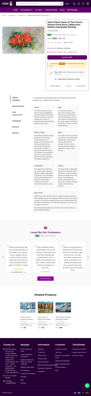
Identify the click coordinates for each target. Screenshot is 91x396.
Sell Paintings (72, 10)
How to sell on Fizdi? (79, 349)
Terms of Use (42, 355)
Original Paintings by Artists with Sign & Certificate (27, 362)
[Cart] (88, 4)
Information (44, 344)
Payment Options (60, 367)
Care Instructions (17, 113)
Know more (58, 74)
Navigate (25, 344)
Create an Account (61, 349)
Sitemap (23, 383)
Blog (22, 380)
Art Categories (25, 10)
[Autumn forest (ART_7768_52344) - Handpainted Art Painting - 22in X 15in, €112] (45, 307)
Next (88, 257)
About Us (41, 349)
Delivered (50, 48)
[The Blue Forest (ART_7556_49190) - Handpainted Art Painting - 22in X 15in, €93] (27, 307)
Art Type (38, 10)
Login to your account (79, 352)
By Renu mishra (42, 321)
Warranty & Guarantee (45, 368)
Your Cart (58, 352)
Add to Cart (67, 57)
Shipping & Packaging (62, 361)
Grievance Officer (43, 362)
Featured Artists (51, 10)
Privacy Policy (42, 358)
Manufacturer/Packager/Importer (48, 365)
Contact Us (41, 352)
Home (15, 10)
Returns (15, 133)
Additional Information (27, 367)
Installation (41, 371)
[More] (32, 10)
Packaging (16, 121)
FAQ (56, 370)
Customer (60, 344)
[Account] (79, 4)
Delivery (15, 127)
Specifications (18, 106)
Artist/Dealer (79, 344)
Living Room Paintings (28, 373)
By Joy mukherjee (60, 321)
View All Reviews (45, 278)
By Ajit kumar (23, 321)
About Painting (16, 99)
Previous (3, 257)
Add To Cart (30, 333)
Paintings (23, 377)
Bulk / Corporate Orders (62, 364)
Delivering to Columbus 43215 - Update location (63, 52)
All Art (62, 10)
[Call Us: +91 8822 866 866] (74, 4)
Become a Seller (78, 355)
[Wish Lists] (83, 4)
